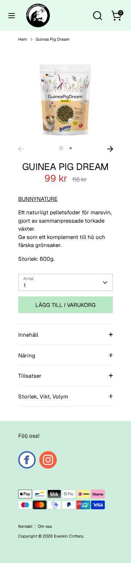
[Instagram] (48, 460)
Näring (26, 355)
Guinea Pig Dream (53, 39)
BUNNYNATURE (37, 198)
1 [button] (61, 148)
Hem (22, 39)
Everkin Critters (68, 536)
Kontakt (25, 526)
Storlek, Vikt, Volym (43, 396)
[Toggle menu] (11, 15)
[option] (65, 95)
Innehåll (28, 334)
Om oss (45, 526)
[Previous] (21, 149)
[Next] (110, 149)
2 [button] (71, 148)
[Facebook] (27, 460)
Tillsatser (29, 375)
